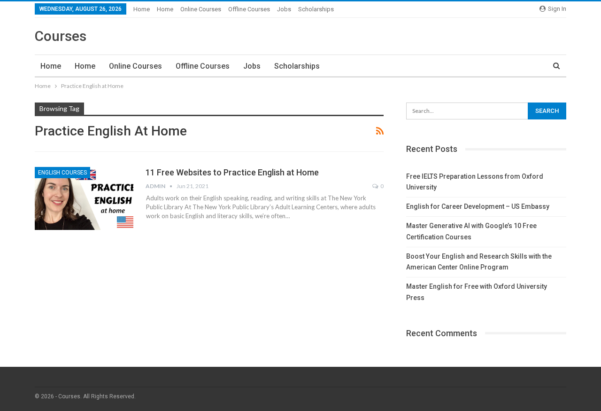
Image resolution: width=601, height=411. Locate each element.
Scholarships (316, 9)
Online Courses (200, 9)
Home (141, 9)
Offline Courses (249, 9)
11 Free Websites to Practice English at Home (232, 172)
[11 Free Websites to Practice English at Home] (84, 198)
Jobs (284, 9)
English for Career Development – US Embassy (477, 206)
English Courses (62, 172)
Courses (60, 36)
